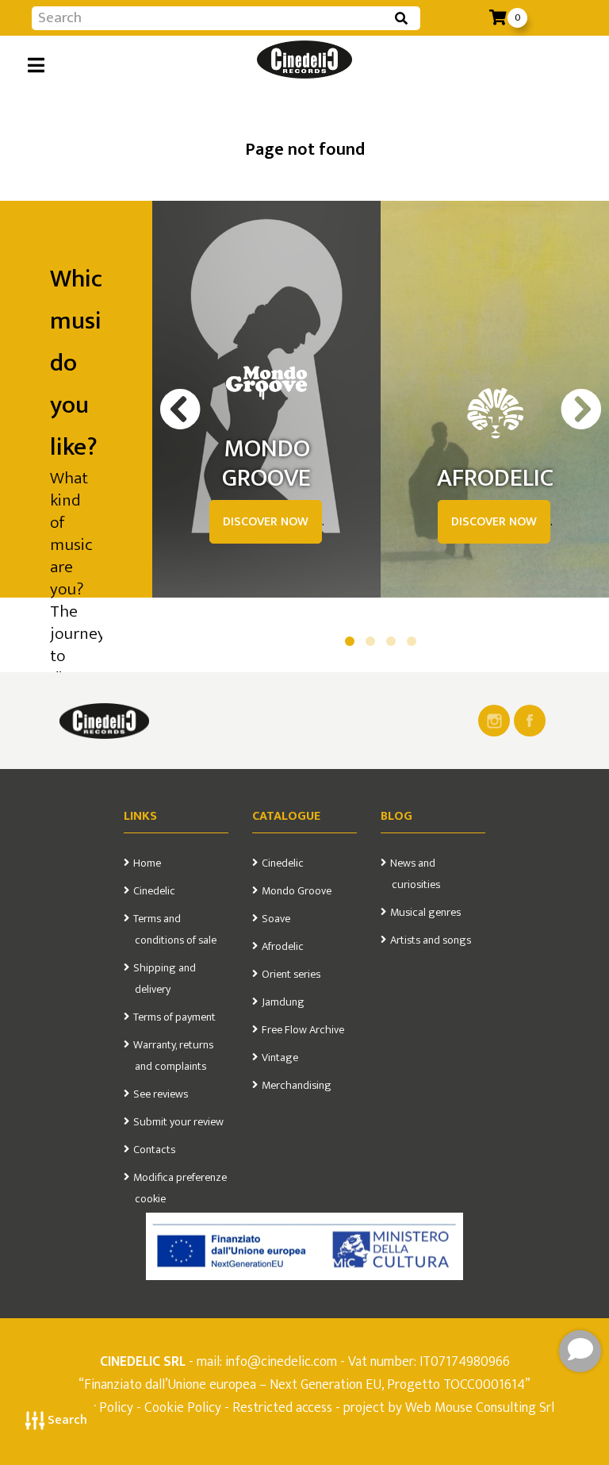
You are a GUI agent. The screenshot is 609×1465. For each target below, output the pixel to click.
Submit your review (178, 1122)
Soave (276, 919)
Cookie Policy (182, 1407)
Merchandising (296, 1085)
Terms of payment (174, 1017)
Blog (396, 816)
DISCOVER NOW (265, 522)
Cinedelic (154, 891)
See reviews (160, 1094)
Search (65, 1420)
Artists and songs (430, 940)
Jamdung (283, 1002)
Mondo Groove (296, 891)
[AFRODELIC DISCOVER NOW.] (495, 413)
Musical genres (425, 912)
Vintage (280, 1057)
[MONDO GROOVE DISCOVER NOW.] (266, 383)
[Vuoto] (104, 720)
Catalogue (286, 816)
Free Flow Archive (303, 1030)
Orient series (291, 974)
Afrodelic (283, 946)
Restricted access (282, 1407)
